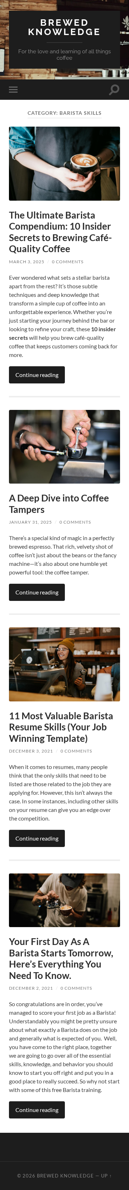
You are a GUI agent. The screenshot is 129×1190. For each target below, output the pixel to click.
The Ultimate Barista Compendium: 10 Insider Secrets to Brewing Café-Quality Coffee (60, 232)
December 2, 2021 (31, 988)
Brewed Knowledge (64, 27)
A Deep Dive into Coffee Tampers (59, 503)
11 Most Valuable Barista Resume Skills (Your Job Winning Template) (61, 727)
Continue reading (36, 374)
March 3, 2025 (26, 261)
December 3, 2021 (31, 751)
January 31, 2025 (30, 522)
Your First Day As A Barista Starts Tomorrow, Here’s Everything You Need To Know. (61, 958)
